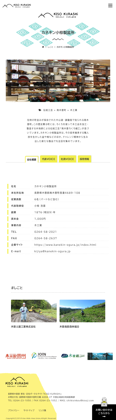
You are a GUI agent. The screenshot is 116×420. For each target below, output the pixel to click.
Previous (7, 315)
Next (108, 315)
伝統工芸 (48, 110)
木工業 (73, 110)
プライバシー (13, 410)
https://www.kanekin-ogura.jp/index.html (65, 245)
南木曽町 (61, 110)
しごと (50, 47)
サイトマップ (28, 410)
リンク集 (42, 410)
